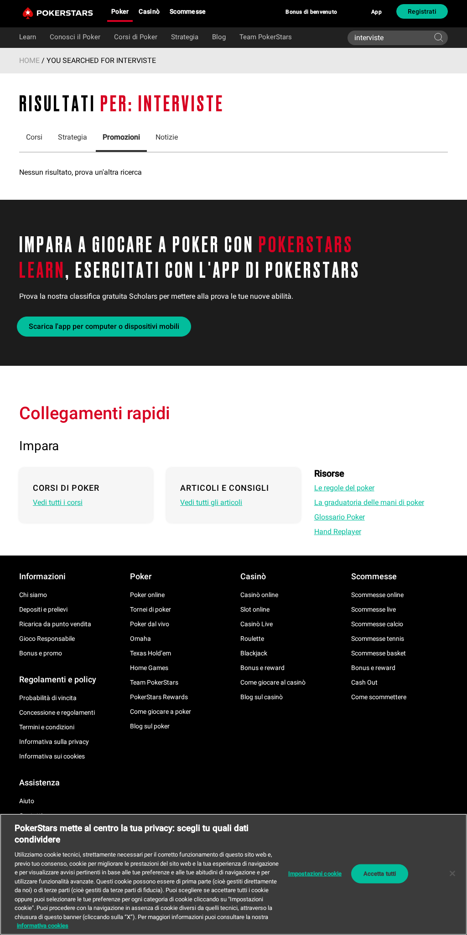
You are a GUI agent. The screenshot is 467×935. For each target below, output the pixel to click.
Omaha (140, 638)
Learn (27, 37)
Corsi (34, 137)
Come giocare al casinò (273, 682)
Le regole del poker (344, 487)
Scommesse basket (378, 653)
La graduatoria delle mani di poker (369, 502)
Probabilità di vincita (48, 697)
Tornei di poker (150, 609)
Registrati (422, 11)
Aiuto (26, 801)
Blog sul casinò (261, 697)
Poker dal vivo (149, 624)
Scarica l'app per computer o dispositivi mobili (104, 326)
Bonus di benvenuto (311, 12)
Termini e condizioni (46, 727)
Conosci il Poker (75, 37)
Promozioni (121, 137)
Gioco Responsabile (47, 638)
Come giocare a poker (160, 711)
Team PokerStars (265, 37)
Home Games (149, 667)
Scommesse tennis (377, 638)
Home (29, 60)
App (376, 12)
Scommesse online (377, 594)
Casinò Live (256, 624)
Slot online (255, 609)
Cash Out (364, 682)
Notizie (167, 137)
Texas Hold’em (150, 653)
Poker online (147, 594)
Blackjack (253, 653)
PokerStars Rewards (159, 697)
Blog (219, 37)
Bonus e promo (40, 653)
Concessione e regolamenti (57, 712)
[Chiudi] (452, 873)
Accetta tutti (379, 873)
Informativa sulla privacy (54, 741)
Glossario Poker (339, 517)
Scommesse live (373, 609)
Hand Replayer (337, 531)
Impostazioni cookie (315, 873)
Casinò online (259, 594)
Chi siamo (33, 594)
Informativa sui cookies (52, 756)
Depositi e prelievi (43, 609)
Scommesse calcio (377, 624)
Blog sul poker (150, 726)
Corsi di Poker (135, 37)
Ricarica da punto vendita (55, 624)
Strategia (184, 37)
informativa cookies (42, 925)
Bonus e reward (262, 667)
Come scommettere (378, 697)
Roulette (252, 638)
